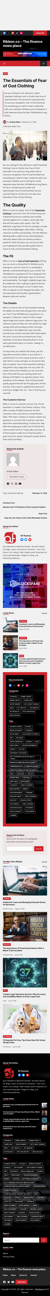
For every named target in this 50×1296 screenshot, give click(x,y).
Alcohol (28, 726)
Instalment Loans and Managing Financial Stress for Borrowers (32, 625)
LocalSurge (25, 781)
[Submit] (44, 1240)
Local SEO (13, 781)
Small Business (28, 804)
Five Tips (22, 749)
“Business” (23, 621)
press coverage (30, 796)
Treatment (29, 808)
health (30, 774)
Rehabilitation (25, 800)
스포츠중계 (13, 815)
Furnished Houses (32, 766)
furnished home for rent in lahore (22, 762)
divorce (29, 741)
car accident (14, 734)
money (25, 789)
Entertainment (15, 704)
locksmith (13, 785)
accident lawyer (15, 726)
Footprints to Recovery (18, 753)
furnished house (16, 766)
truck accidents (15, 811)
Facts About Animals (31, 704)
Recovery (13, 800)
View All (44, 613)
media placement (27, 785)
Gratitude (20, 774)
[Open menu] (4, 63)
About (5, 1253)
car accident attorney (30, 734)
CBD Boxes (19, 738)
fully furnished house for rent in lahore (22, 758)
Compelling (28, 700)
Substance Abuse (16, 808)
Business (29, 730)
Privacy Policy (8, 1256)
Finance (12, 749)
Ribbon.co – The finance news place (24, 1269)
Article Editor (15, 122)
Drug (37, 741)
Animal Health (15, 700)
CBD (11, 738)
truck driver (29, 811)
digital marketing (16, 741)
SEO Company (14, 804)
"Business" (13, 696)
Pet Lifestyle (21, 708)
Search (39, 849)
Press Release (15, 715)
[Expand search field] (43, 63)
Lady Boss (26, 777)
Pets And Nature (28, 711)
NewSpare (39, 1289)
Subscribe (21, 1282)
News (5, 73)
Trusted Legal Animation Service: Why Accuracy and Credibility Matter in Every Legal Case (32, 661)
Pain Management (16, 792)
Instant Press (15, 777)
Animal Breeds (26, 696)
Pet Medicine (34, 708)
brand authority (16, 730)
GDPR (11, 774)
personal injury (15, 796)
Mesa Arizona (14, 789)
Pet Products (14, 711)
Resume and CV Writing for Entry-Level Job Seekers (24, 507)
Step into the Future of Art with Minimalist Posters (25, 518)
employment (14, 745)
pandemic (29, 792)
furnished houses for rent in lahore (23, 770)
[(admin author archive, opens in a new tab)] (5, 123)
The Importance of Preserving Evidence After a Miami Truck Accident (31, 643)
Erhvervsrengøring (29, 745)
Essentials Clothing (15, 493)
